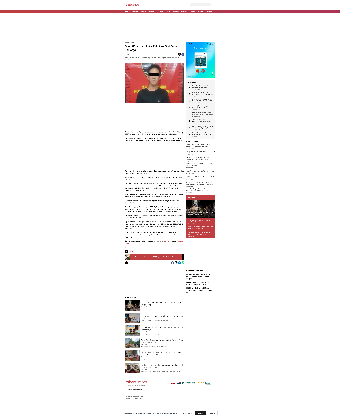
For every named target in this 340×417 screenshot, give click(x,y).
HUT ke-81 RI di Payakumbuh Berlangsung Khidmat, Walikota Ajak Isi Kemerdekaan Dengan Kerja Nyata (202, 93)
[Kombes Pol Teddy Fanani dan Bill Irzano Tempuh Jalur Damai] (132, 318)
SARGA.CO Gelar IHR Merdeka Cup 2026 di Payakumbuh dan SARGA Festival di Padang (201, 120)
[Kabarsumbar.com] (132, 4)
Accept (200, 413)
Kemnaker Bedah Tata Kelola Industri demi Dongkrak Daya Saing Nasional (202, 127)
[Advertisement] (170, 27)
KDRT (132, 251)
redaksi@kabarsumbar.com (135, 389)
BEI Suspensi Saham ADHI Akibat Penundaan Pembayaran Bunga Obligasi (198, 276)
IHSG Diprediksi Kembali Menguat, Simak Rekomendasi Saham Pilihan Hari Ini (200, 290)
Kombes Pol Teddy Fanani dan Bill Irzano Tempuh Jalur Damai (162, 316)
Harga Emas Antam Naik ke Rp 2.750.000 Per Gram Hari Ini (197, 283)
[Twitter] (176, 262)
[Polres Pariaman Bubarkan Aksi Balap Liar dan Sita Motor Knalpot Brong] (132, 305)
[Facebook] (172, 262)
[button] (209, 4)
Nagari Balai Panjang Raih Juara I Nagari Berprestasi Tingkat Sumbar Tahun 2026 (202, 86)
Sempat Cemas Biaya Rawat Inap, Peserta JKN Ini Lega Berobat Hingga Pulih (202, 113)
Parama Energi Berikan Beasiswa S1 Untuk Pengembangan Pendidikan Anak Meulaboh (202, 133)
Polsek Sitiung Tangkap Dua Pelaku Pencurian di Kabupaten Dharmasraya (200, 227)
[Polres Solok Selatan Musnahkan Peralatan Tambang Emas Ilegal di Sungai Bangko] (132, 343)
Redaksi (126, 53)
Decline (212, 413)
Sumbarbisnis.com (196, 271)
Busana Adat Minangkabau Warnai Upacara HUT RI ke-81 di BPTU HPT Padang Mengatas (202, 100)
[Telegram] (179, 262)
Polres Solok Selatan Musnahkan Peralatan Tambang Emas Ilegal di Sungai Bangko (199, 233)
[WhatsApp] (182, 262)
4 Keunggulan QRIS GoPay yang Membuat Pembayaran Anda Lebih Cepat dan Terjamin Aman (201, 107)
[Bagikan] (182, 54)
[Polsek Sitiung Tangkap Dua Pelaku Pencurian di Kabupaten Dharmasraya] (132, 330)
